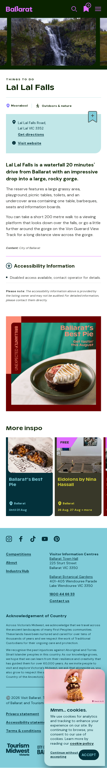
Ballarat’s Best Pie (26, 482)
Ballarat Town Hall (64, 558)
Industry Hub (17, 571)
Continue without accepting (64, 755)
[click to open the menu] (98, 9)
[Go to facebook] (21, 539)
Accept (89, 755)
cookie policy (82, 743)
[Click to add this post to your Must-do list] (92, 116)
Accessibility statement (28, 722)
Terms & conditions (23, 730)
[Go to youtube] (45, 539)
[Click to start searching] (74, 9)
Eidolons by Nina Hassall (77, 482)
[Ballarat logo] (19, 9)
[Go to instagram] (9, 539)
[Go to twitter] (33, 539)
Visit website (29, 143)
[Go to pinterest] (57, 539)
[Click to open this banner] (53, 363)
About (11, 562)
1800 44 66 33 (62, 594)
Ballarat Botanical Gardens (71, 576)
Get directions (31, 134)
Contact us (59, 601)
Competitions (18, 554)
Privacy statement (22, 714)
